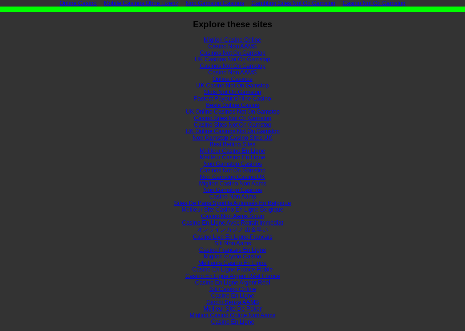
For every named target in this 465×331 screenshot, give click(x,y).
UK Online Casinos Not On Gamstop (233, 112)
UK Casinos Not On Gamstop (232, 59)
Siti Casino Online (232, 289)
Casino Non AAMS (232, 46)
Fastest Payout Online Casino (232, 98)
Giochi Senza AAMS (232, 302)
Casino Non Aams (232, 196)
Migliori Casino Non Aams (232, 183)
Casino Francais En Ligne (232, 250)
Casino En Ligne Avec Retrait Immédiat (232, 223)
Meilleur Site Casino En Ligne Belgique (232, 210)
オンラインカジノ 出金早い (232, 229)
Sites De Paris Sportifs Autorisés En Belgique (232, 203)
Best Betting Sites (232, 144)
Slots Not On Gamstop (232, 92)
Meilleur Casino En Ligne (232, 151)
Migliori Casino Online (232, 40)
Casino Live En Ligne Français (232, 237)
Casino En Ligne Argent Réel (232, 282)
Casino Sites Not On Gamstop (232, 118)
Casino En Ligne (232, 296)
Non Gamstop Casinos (232, 164)
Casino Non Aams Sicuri (232, 216)
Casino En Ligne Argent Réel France (232, 276)
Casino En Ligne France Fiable (232, 269)
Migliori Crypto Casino (232, 256)
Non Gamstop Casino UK (232, 177)
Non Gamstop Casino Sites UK (232, 138)
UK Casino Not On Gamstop (232, 85)
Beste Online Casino (232, 105)
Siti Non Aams (232, 243)
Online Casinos (232, 79)
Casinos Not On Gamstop (233, 53)
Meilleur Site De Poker (232, 309)
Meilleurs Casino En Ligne (232, 263)
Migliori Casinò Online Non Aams (232, 315)
